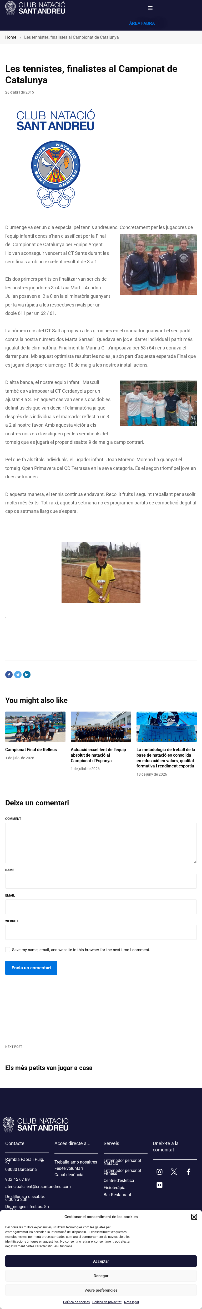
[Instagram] (159, 1171)
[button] (194, 1216)
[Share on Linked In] (27, 674)
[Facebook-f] (188, 1171)
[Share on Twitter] (18, 674)
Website (12, 921)
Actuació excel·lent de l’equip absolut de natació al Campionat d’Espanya (98, 755)
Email (10, 895)
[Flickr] (159, 1184)
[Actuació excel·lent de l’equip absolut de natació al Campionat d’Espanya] (101, 727)
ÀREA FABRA (142, 23)
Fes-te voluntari (68, 1168)
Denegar (101, 1275)
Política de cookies (76, 1302)
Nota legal (131, 1302)
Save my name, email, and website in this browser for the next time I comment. (81, 949)
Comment (13, 819)
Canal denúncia (68, 1174)
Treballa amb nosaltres (75, 1162)
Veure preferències (101, 1290)
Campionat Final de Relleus (31, 749)
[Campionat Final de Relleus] (35, 727)
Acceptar (101, 1261)
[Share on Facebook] (9, 674)
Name (9, 870)
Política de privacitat (107, 1302)
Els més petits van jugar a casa (49, 1068)
